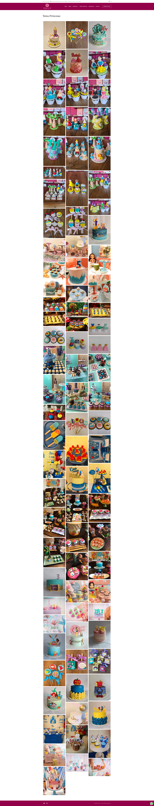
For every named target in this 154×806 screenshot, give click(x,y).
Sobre (70, 6)
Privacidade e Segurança (106, 803)
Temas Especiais (83, 6)
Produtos (75, 6)
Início (66, 6)
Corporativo (91, 6)
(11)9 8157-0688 (47, 1)
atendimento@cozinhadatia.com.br (58, 1)
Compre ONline (106, 6)
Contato (97, 6)
